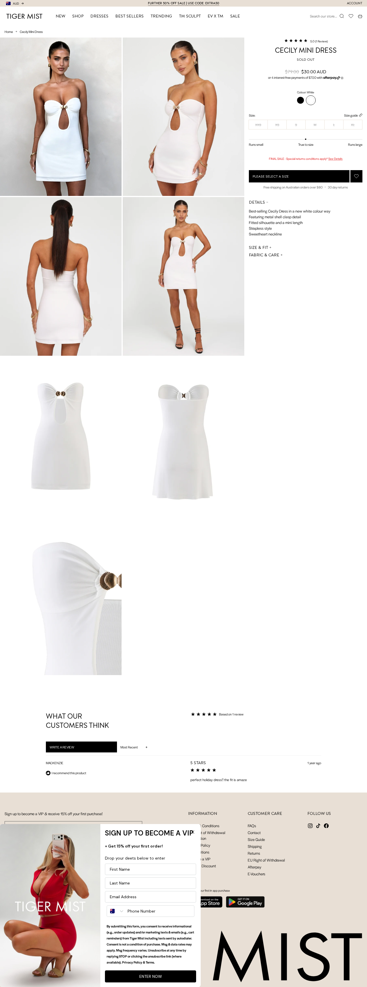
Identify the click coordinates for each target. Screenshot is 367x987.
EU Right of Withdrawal (266, 860)
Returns (254, 853)
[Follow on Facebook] (326, 826)
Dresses (99, 16)
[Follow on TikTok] (318, 826)
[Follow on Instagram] (310, 826)
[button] (306, 41)
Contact (254, 832)
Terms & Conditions (203, 825)
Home (9, 31)
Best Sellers (129, 16)
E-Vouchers (256, 873)
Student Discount (202, 865)
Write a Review (69, 748)
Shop (77, 16)
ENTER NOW (150, 976)
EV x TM (215, 16)
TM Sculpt (190, 16)
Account (354, 3)
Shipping (255, 846)
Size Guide (256, 839)
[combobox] (116, 911)
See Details (335, 158)
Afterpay (254, 867)
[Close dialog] (192, 832)
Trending (161, 16)
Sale (235, 16)
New (60, 16)
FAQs (252, 825)
